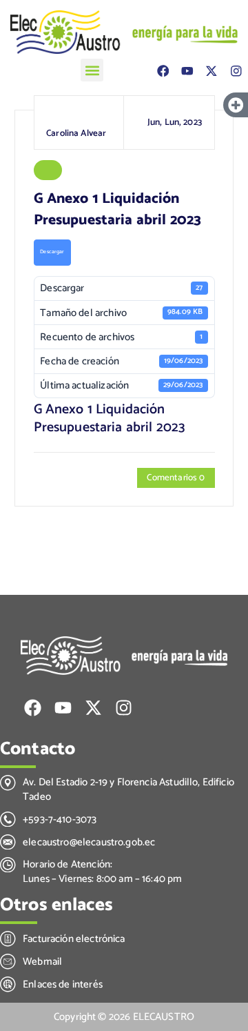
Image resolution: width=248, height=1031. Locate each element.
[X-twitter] (211, 71)
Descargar (52, 252)
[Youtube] (187, 71)
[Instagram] (236, 71)
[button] (92, 70)
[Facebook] (163, 71)
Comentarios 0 (176, 477)
